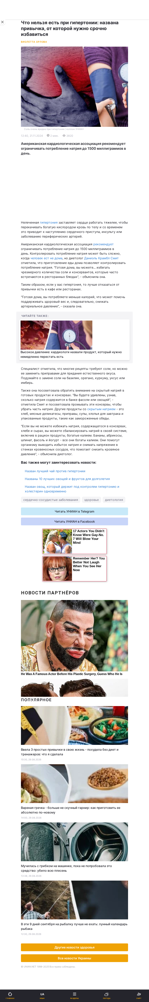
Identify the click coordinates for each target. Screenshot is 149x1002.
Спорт (11, 215)
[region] (74, 188)
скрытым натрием (101, 409)
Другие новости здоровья (74, 947)
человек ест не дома (45, 258)
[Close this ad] (2, 22)
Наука (81, 215)
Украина (13, 137)
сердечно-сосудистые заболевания (50, 500)
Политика (84, 137)
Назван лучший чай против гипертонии (55, 471)
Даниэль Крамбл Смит (101, 258)
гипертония (49, 222)
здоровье (91, 500)
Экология (14, 157)
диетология (114, 500)
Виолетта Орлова (34, 41)
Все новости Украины (74, 958)
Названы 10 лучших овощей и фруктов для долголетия (67, 479)
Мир (80, 147)
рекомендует (103, 244)
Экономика (15, 147)
